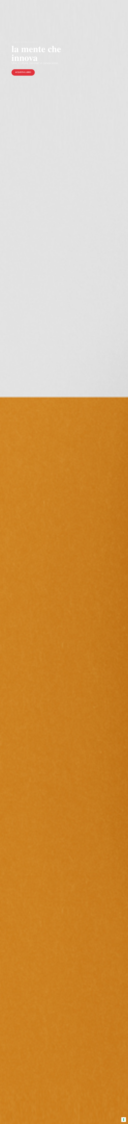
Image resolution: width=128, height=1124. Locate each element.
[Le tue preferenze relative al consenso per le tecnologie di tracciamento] (123, 1119)
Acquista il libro (23, 72)
